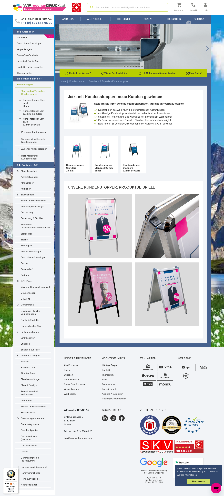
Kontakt (148, 19)
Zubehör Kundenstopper (34, 148)
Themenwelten (24, 73)
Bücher (24, 263)
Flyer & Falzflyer (29, 385)
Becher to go (27, 212)
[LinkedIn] (105, 418)
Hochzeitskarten (29, 485)
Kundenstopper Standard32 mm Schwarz (34, 121)
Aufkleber (26, 189)
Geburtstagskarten (30, 424)
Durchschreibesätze (31, 326)
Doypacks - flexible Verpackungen (30, 312)
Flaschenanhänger (30, 379)
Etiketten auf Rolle (30, 350)
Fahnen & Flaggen (30, 355)
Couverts (25, 299)
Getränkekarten (29, 445)
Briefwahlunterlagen (31, 251)
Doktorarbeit (27, 305)
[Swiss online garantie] (150, 425)
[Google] (154, 462)
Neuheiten (22, 37)
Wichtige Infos (113, 358)
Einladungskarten (30, 332)
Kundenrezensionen (154, 479)
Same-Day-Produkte (27, 55)
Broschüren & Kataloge (29, 43)
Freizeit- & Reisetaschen (33, 406)
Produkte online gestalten (30, 67)
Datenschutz (108, 384)
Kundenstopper (25, 84)
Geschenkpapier (29, 430)
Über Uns (199, 19)
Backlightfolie (27, 194)
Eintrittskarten (28, 338)
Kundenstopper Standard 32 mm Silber (34, 112)
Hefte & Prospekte (30, 479)
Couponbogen (28, 293)
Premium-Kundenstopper (34, 132)
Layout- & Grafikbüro (28, 61)
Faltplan (25, 361)
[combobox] (127, 7)
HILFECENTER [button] (124, 19)
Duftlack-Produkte (30, 320)
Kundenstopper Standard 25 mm (34, 103)
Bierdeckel (26, 234)
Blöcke (24, 239)
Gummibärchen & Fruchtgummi (30, 459)
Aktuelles (68, 19)
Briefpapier (26, 245)
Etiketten (25, 344)
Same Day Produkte (74, 384)
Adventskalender (29, 177)
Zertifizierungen (153, 410)
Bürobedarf (26, 269)
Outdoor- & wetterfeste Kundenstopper (33, 140)
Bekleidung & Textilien (32, 218)
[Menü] (17, 470)
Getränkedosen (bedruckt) (29, 438)
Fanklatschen (28, 367)
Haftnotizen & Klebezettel (34, 467)
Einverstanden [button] (198, 481)
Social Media (111, 410)
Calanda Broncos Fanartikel (35, 287)
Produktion (174, 19)
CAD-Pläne (26, 281)
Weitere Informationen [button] (187, 475)
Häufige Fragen (110, 365)
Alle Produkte (95, 19)
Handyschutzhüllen (31, 473)
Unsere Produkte (77, 358)
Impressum (108, 374)
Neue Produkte (72, 379)
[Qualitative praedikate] (172, 425)
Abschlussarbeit (29, 171)
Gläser (24, 451)
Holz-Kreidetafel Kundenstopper (29, 157)
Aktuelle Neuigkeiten (112, 394)
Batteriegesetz (109, 389)
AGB (104, 379)
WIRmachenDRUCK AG (76, 410)
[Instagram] (113, 418)
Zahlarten (148, 358)
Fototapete (26, 400)
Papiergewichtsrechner (114, 398)
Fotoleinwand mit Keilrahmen (30, 393)
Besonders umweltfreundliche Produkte (35, 226)
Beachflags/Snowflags (32, 206)
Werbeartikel (70, 394)
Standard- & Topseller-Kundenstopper (33, 92)
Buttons (25, 275)
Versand (184, 358)
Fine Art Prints (28, 373)
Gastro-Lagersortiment (32, 418)
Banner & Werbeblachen (33, 200)
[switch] (11, 490)
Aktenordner (27, 183)
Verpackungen (24, 49)
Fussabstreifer (28, 412)
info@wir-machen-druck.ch (78, 438)
